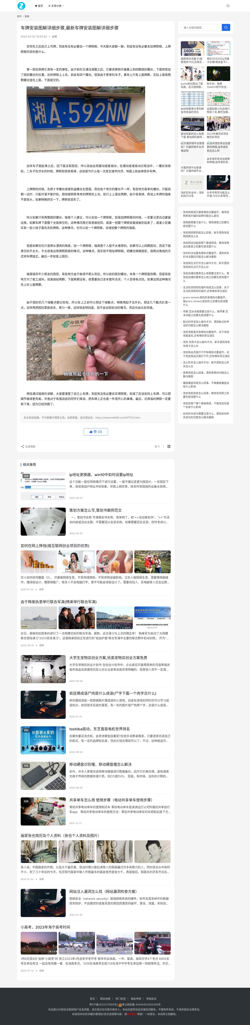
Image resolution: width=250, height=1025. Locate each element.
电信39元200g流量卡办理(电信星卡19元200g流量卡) (218, 60)
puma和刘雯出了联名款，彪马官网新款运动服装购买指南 (192, 85)
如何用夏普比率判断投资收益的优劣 (192, 110)
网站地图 (105, 998)
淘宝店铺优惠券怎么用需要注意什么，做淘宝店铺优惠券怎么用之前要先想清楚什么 (206, 277)
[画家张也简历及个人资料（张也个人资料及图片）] (96, 851)
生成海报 (29, 446)
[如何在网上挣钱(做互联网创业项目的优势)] (96, 561)
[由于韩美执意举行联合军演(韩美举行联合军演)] (96, 617)
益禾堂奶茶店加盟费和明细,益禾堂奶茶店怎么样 (218, 160)
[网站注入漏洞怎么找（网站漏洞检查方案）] (43, 903)
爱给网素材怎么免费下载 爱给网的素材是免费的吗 (192, 135)
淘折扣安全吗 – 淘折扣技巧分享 (192, 194)
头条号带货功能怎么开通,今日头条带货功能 (218, 194)
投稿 (54, 36)
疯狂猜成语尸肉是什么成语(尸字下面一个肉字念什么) (112, 693)
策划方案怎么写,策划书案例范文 (95, 510)
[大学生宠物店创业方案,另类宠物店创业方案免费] (43, 669)
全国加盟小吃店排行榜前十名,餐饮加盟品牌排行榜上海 (218, 110)
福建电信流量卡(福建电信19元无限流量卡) (192, 60)
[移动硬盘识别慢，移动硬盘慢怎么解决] (43, 776)
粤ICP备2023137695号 (103, 1004)
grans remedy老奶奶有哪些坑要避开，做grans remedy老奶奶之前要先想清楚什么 (205, 301)
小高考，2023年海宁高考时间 (45, 927)
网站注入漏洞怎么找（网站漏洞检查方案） (104, 891)
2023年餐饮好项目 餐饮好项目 (217, 135)
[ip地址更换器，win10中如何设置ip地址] (43, 486)
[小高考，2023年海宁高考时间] (96, 943)
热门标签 (120, 998)
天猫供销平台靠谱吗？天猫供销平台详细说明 (192, 169)
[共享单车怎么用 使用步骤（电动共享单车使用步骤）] (43, 811)
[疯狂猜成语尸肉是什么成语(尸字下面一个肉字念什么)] (43, 705)
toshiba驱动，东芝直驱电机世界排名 (99, 729)
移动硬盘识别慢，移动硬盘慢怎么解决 (100, 764)
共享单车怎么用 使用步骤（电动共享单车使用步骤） (111, 800)
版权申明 (136, 998)
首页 (39, 5)
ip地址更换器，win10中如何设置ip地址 (101, 475)
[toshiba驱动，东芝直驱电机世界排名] (43, 740)
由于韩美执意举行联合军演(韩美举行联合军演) (59, 602)
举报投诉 (151, 998)
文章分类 (54, 5)
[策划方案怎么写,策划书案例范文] (43, 522)
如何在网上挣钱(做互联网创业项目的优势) (55, 546)
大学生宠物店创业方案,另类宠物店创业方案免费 (108, 658)
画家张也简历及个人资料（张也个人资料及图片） (61, 836)
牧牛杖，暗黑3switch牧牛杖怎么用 (218, 85)
